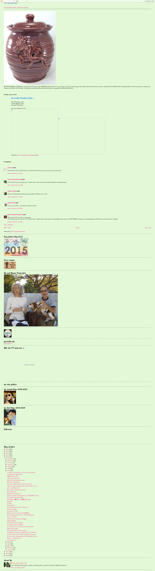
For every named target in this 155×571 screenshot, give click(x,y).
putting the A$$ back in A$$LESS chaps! (19, 499)
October (9, 463)
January (9, 550)
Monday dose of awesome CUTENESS (18, 513)
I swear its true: (11, 540)
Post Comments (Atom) (18, 231)
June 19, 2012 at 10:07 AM (15, 185)
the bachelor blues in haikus (15, 522)
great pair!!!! (10, 505)
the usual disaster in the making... (17, 530)
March (9, 546)
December (10, 459)
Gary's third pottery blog (15, 179)
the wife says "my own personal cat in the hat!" (20, 526)
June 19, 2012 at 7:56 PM (15, 208)
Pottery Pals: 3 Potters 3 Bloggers (17, 519)
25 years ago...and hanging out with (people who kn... (22, 536)
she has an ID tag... (12, 511)
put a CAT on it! (11, 492)
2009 (7, 555)
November (10, 461)
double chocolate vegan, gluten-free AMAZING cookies (23, 495)
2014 (7, 453)
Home (77, 227)
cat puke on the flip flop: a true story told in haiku (21, 472)
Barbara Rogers (12, 191)
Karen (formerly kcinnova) (15, 214)
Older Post (148, 227)
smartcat (10, 167)
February (10, 548)
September (10, 464)
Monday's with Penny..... (14, 482)
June (8, 470)
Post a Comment (8, 225)
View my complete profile (18, 567)
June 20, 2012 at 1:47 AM (15, 222)
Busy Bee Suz (11, 203)
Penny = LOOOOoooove (14, 538)
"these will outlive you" (13, 478)
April (9, 544)
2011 (7, 551)
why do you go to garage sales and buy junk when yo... (22, 486)
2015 (7, 451)
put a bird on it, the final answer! (16, 490)
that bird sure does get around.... (16, 480)
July (8, 468)
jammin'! (9, 501)
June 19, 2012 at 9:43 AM (15, 173)
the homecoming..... (12, 509)
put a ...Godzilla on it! (13, 488)
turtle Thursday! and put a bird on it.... (18, 507)
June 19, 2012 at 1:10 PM (15, 197)
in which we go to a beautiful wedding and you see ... (22, 534)
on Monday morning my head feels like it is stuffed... (22, 532)
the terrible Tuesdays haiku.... (15, 497)
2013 (7, 455)
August (9, 466)
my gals (9, 503)
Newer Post (7, 227)
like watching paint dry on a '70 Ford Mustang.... (21, 515)
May (8, 542)
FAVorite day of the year (14, 493)
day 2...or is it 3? (11, 517)
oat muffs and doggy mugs (14, 474)
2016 (7, 449)
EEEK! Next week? (12, 476)
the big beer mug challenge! (15, 524)
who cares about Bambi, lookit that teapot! (19, 484)
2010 (7, 553)
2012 (7, 457)
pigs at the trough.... (13, 528)
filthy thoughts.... (12, 521)
